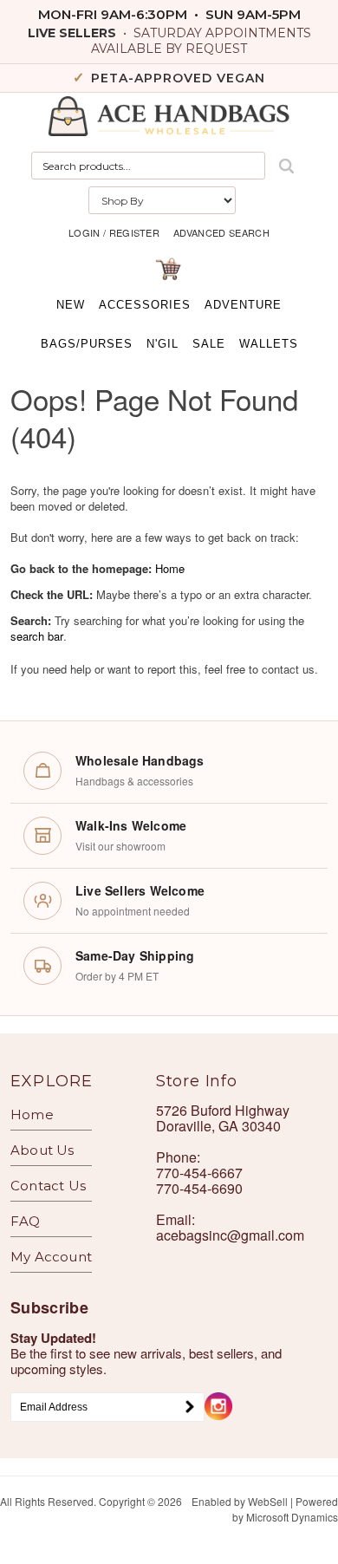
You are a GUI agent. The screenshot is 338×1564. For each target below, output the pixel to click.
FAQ (25, 1221)
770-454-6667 (199, 1173)
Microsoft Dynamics (292, 1516)
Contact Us (48, 1185)
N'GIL (162, 343)
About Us (42, 1150)
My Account (51, 1256)
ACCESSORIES (145, 304)
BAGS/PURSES (87, 343)
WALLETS (268, 343)
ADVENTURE (243, 304)
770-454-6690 (199, 1188)
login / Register (113, 232)
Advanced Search (221, 232)
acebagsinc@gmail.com (230, 1235)
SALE (208, 343)
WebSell (268, 1501)
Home (170, 568)
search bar (36, 636)
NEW (70, 304)
